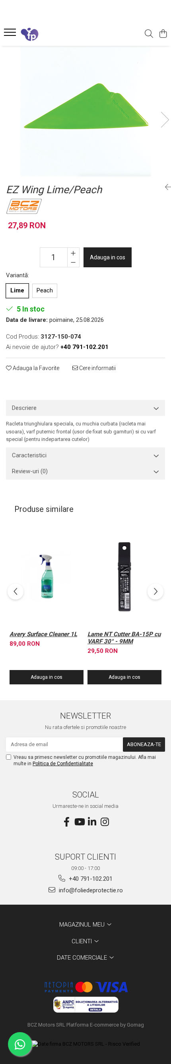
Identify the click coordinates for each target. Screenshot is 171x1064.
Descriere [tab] (24, 407)
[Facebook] (66, 822)
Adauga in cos (107, 257)
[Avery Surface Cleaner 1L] (47, 577)
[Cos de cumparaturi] (163, 34)
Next (164, 120)
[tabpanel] (85, 111)
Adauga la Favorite (35, 368)
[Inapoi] (165, 187)
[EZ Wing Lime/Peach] (85, 111)
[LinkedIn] (92, 822)
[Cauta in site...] (149, 34)
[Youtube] (79, 822)
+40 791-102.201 (90, 878)
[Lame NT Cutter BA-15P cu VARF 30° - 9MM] (124, 577)
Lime (17, 290)
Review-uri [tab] (30, 471)
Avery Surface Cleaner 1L (43, 634)
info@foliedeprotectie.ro (90, 890)
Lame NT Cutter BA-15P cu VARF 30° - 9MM (124, 638)
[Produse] (11, 35)
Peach (45, 290)
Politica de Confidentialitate (63, 763)
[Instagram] (104, 822)
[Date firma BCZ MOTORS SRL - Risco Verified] (85, 1044)
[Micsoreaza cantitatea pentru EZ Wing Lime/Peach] (73, 262)
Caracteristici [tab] (29, 455)
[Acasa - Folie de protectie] (52, 34)
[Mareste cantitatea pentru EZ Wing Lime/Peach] (73, 252)
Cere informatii (97, 368)
